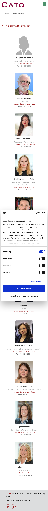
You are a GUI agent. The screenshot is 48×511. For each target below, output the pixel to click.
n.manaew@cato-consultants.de (24, 351)
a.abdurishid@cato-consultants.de (24, 63)
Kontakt (27, 501)
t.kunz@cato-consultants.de (24, 311)
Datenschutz (10, 501)
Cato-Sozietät (6, 13)
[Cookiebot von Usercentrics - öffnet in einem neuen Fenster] (35, 213)
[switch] (42, 258)
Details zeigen (35, 281)
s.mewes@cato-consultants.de (24, 392)
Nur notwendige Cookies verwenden (24, 296)
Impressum (19, 501)
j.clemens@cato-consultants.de (24, 104)
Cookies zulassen (24, 289)
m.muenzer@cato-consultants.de (24, 432)
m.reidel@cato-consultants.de (24, 473)
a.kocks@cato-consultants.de (24, 187)
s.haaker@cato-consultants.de (24, 144)
